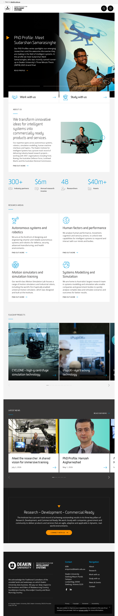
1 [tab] (47, 385)
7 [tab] (65, 385)
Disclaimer (85, 603)
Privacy (67, 603)
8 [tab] (67, 385)
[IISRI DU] (70, 589)
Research (92, 570)
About (91, 566)
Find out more (19, 166)
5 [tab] (59, 385)
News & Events (95, 582)
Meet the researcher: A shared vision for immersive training (31, 460)
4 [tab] (56, 385)
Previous (105, 82)
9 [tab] (70, 385)
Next (109, 82)
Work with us (94, 574)
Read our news (100, 413)
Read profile (19, 71)
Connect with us (58, 533)
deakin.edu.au (15, 2)
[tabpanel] (33, 351)
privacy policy (83, 610)
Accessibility (95, 603)
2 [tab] (50, 385)
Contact (92, 586)
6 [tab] (62, 385)
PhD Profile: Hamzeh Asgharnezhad (76, 460)
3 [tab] (53, 385)
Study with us (94, 578)
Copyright (76, 603)
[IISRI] (66, 589)
